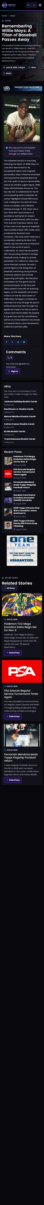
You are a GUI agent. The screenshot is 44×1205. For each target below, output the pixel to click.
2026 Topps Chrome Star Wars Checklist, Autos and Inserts (26, 511)
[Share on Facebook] (6, 342)
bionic (8, 73)
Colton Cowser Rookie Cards (19, 424)
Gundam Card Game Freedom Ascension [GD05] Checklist (24, 498)
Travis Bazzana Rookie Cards (19, 439)
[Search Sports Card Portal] (28, 5)
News (13, 16)
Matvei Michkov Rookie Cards (20, 416)
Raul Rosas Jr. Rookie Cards (18, 409)
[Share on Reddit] (18, 342)
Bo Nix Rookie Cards (14, 431)
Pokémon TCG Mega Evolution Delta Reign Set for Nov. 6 (24, 459)
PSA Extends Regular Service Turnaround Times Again (24, 472)
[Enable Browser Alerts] (34, 5)
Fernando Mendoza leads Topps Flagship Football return (24, 485)
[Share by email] (24, 342)
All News (11, 588)
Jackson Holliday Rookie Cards (20, 401)
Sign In (14, 371)
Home (4, 16)
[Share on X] (12, 342)
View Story (14, 652)
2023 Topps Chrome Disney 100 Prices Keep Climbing (25, 523)
